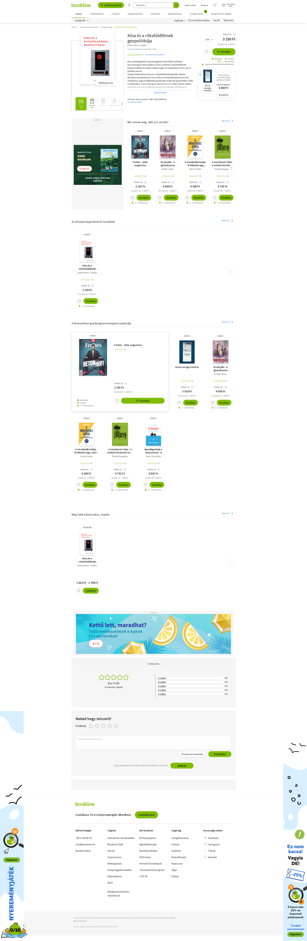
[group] (81, 103)
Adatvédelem (114, 876)
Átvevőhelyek (178, 857)
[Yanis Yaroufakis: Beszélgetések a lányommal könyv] (153, 434)
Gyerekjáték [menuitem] (198, 12)
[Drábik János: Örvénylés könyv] (167, 146)
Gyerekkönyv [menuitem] (97, 13)
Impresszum (114, 857)
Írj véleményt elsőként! (155, 54)
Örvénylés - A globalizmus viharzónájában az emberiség (167, 163)
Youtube (212, 857)
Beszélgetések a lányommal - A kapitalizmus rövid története (153, 451)
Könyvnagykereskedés (119, 870)
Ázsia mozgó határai (187, 367)
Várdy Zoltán (195, 169)
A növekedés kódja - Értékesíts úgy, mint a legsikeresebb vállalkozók (195, 163)
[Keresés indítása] (176, 5)
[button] (122, 103)
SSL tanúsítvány (80, 921)
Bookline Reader (148, 850)
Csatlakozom (146, 815)
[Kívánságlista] (215, 5)
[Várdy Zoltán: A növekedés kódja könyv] (195, 146)
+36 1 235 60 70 (83, 838)
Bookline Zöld (115, 844)
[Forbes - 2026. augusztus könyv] (140, 146)
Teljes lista (225, 121)
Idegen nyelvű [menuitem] (175, 13)
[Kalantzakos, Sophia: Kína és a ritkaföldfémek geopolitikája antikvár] (87, 543)
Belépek (204, 5)
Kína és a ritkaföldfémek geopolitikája (87, 267)
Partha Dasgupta (222, 169)
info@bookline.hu (85, 844)
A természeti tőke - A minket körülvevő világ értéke (222, 163)
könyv (140, 131)
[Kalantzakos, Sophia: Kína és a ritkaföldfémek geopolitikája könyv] (97, 59)
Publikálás (220, 754)
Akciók (216, 20)
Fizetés (175, 844)
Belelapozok (106, 82)
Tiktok (211, 850)
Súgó (174, 870)
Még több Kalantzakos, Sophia (90, 514)
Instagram (214, 844)
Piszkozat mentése (192, 754)
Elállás (175, 876)
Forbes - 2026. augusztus (140, 163)
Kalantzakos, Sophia (87, 272)
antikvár (87, 527)
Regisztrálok (190, 5)
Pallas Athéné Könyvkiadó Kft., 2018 (141, 49)
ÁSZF (110, 882)
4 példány (90, 590)
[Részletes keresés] (129, 5)
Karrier (111, 850)
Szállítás (176, 850)
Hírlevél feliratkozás (150, 863)
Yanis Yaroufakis (153, 456)
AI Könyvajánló (113, 5)
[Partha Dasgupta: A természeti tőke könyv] (223, 146)
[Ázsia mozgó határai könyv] (187, 351)
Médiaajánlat (114, 863)
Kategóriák (80, 20)
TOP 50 (143, 876)
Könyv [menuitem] (78, 13)
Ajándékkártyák (147, 844)
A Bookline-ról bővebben (121, 838)
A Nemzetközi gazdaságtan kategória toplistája (101, 323)
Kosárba (226, 52)
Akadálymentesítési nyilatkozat (118, 893)
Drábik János (167, 169)
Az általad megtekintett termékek (93, 222)
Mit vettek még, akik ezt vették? (148, 122)
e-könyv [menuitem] (116, 13)
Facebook (213, 838)
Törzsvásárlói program (199, 20)
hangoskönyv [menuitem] (135, 13)
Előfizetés (228, 20)
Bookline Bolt (83, 850)
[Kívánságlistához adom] (207, 51)
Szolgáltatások (179, 838)
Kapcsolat (177, 863)
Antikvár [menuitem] (155, 13)
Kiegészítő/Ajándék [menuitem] (221, 13)
